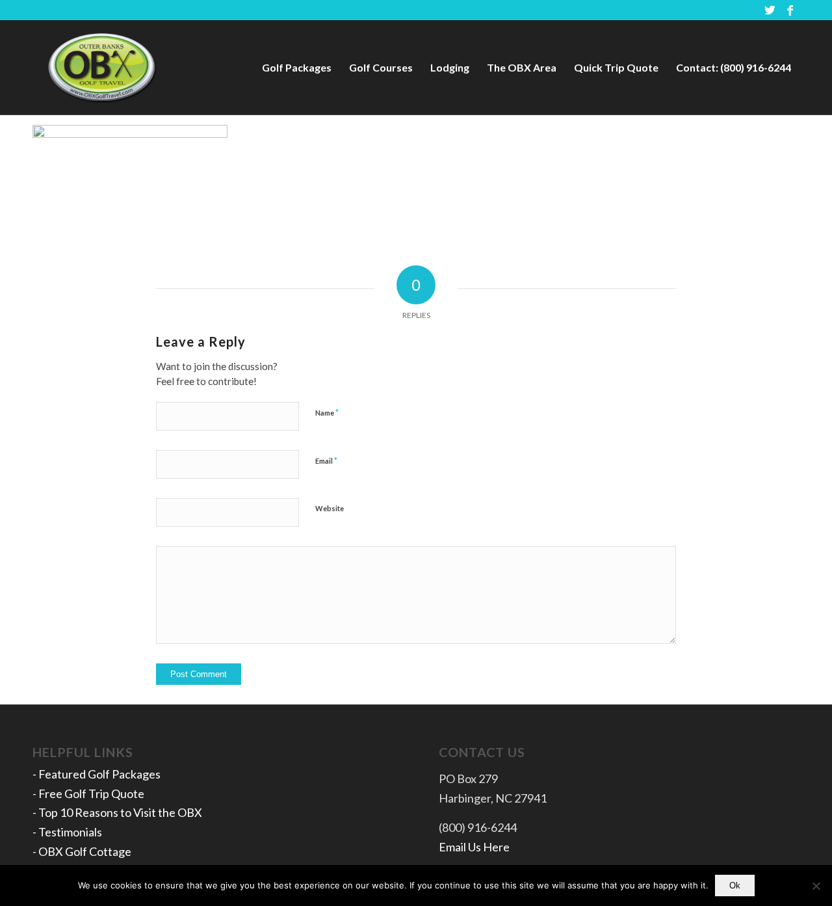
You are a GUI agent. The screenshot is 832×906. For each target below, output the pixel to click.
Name (327, 412)
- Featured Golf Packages (96, 774)
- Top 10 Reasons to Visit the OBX (117, 812)
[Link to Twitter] (769, 10)
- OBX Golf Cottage (81, 851)
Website (329, 508)
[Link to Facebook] (790, 10)
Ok (734, 885)
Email (326, 460)
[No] (815, 885)
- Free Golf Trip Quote (88, 793)
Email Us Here (474, 847)
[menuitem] (297, 67)
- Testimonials (67, 832)
